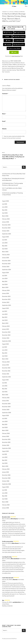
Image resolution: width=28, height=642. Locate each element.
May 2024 (4, 281)
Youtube (7, 36)
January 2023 (5, 329)
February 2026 (6, 219)
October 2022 (5, 338)
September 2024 (6, 269)
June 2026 (4, 207)
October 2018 (5, 481)
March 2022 (5, 359)
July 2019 (4, 454)
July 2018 (4, 490)
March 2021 (5, 394)
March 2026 (5, 216)
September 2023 (6, 305)
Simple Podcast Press (16, 56)
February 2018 (5, 505)
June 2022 (4, 350)
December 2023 (6, 296)
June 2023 (4, 314)
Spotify (14, 52)
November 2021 (6, 371)
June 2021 (4, 385)
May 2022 (4, 353)
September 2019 (6, 448)
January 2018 (5, 508)
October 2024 (5, 266)
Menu (14, 6)
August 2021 (5, 379)
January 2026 (5, 222)
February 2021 (5, 397)
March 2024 (5, 287)
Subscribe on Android (20, 36)
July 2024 (4, 275)
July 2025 (4, 239)
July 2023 (4, 311)
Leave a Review (20, 40)
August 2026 (5, 201)
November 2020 (6, 406)
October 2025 (5, 231)
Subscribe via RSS (19, 44)
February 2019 (5, 469)
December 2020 (6, 403)
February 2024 (6, 290)
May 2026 (4, 210)
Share (9, 40)
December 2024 (6, 260)
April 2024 (5, 284)
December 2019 (6, 439)
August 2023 (5, 308)
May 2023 (4, 317)
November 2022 (6, 335)
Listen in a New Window (14, 48)
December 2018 (6, 475)
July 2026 (4, 204)
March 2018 (5, 502)
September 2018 (6, 484)
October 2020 (5, 409)
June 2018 (4, 493)
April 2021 (4, 391)
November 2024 (6, 263)
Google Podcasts (20, 32)
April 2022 (4, 356)
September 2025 (6, 233)
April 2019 (4, 463)
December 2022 (6, 332)
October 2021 (5, 374)
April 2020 (5, 427)
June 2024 (4, 278)
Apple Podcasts (9, 32)
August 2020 (5, 415)
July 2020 (4, 418)
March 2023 (5, 323)
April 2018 (4, 499)
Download (8, 44)
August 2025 (5, 236)
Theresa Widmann (19, 11)
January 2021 (5, 400)
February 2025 (6, 254)
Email (4, 121)
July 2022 (4, 347)
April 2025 (5, 248)
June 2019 (4, 457)
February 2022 (6, 362)
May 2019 (4, 460)
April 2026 (5, 213)
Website (4, 128)
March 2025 (5, 251)
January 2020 (5, 436)
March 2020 (5, 430)
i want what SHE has (12, 2)
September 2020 (6, 412)
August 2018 (5, 487)
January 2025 (5, 257)
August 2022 (5, 344)
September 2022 (6, 341)
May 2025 (4, 245)
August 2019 (5, 451)
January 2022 (5, 365)
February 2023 (6, 326)
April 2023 (5, 320)
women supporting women (12, 79)
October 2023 (5, 302)
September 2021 (6, 376)
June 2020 (4, 421)
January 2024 (5, 293)
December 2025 (6, 225)
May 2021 (4, 388)
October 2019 (5, 445)
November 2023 (6, 299)
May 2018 (4, 496)
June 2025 (4, 242)
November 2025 (6, 228)
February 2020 (6, 433)
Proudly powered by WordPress (9, 638)
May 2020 (4, 424)
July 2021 (4, 382)
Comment (5, 93)
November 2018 (6, 478)
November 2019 (6, 442)
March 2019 (5, 466)
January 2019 (5, 472)
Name (4, 113)
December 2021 (6, 368)
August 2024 (5, 272)
